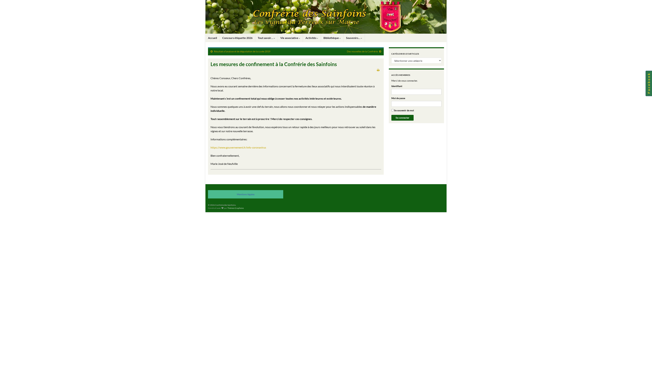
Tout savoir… (266, 37)
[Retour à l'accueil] (326, 17)
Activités (311, 37)
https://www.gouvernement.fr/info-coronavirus (238, 147)
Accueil (212, 37)
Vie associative (289, 37)
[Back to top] (644, 359)
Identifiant (396, 86)
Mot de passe (398, 98)
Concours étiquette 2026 (237, 37)
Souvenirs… (353, 37)
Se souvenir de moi (404, 110)
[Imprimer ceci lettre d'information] (378, 70)
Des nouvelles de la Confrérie (362, 51)
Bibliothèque (331, 37)
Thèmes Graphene (235, 208)
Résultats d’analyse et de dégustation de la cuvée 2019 (242, 51)
